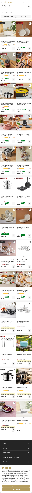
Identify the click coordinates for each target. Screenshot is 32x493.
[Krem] (30, 423)
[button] (23, 351)
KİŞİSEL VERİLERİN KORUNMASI (11, 457)
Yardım (5, 448)
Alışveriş (5, 462)
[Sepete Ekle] (13, 330)
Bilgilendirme (6, 452)
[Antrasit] (29, 423)
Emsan (4, 443)
